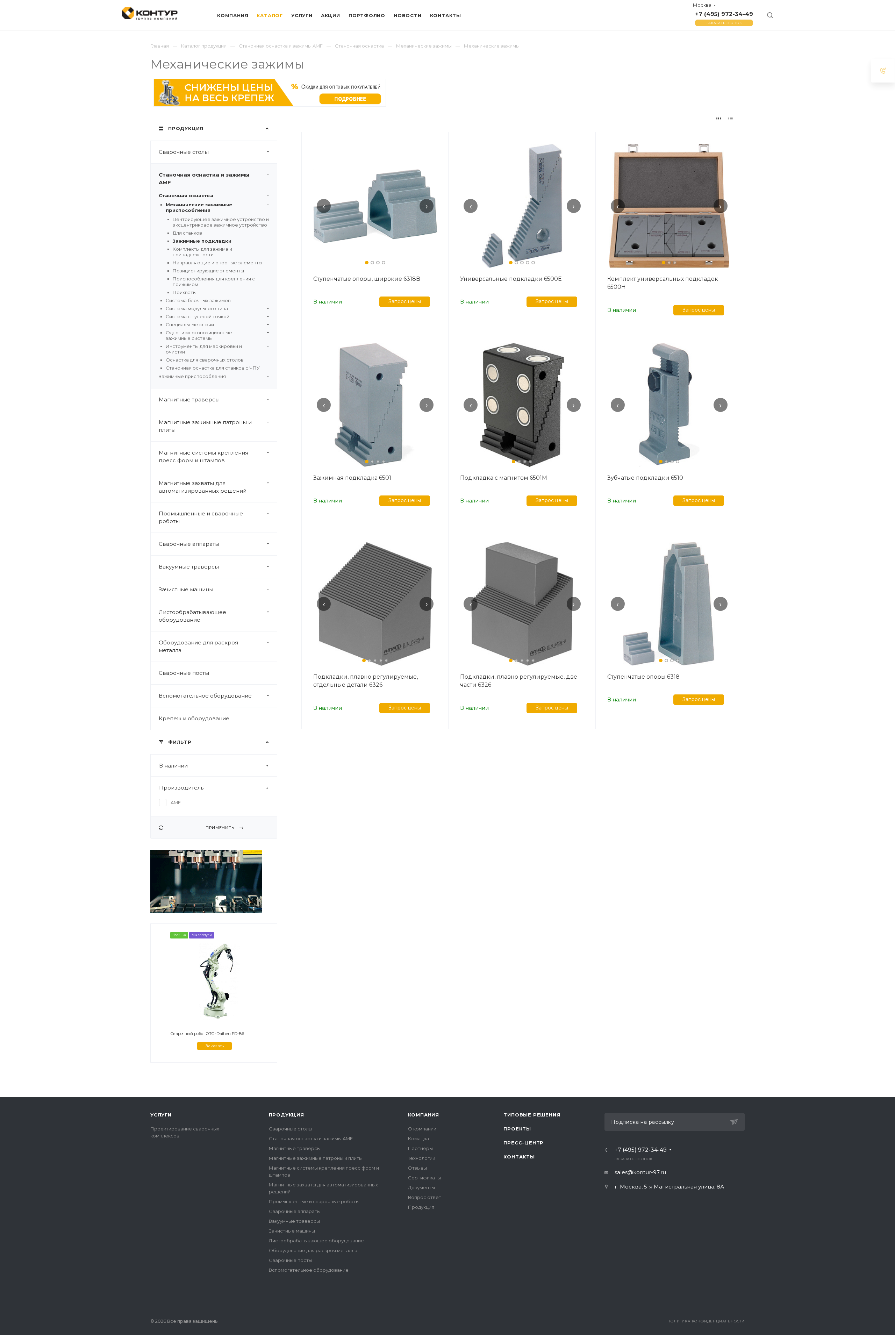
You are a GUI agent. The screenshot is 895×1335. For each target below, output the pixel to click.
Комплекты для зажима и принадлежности (202, 251)
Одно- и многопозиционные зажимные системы (199, 335)
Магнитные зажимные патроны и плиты (205, 426)
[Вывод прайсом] (742, 118)
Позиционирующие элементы (208, 270)
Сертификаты (424, 1177)
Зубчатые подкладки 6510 (645, 477)
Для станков (187, 233)
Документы (421, 1187)
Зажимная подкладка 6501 (352, 477)
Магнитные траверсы (189, 399)
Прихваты (184, 292)
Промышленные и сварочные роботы (201, 517)
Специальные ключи (190, 324)
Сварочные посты (184, 673)
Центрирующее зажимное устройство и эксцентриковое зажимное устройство (221, 222)
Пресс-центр (523, 1142)
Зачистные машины (186, 589)
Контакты (519, 1156)
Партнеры (420, 1148)
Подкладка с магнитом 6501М (503, 477)
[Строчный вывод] (730, 118)
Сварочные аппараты (189, 544)
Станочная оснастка (186, 195)
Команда (418, 1138)
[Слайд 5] (533, 262)
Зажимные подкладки (202, 241)
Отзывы (417, 1168)
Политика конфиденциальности (706, 1321)
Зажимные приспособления (192, 376)
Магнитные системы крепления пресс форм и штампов (203, 456)
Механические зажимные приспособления (199, 207)
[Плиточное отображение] (719, 118)
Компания (423, 1115)
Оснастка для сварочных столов (205, 360)
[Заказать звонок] (883, 70)
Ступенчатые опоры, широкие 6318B (366, 279)
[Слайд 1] (366, 262)
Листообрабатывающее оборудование (192, 616)
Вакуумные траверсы (189, 566)
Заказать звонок (724, 22)
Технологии (421, 1158)
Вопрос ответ (424, 1197)
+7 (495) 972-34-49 (724, 14)
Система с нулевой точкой (197, 316)
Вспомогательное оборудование (205, 695)
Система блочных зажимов (198, 300)
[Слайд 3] (378, 262)
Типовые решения (531, 1115)
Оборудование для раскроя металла (198, 646)
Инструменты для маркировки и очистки (204, 349)
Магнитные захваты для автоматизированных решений (202, 487)
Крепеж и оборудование (194, 718)
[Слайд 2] (372, 262)
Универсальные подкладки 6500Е (511, 279)
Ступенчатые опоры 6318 (643, 676)
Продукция (286, 1115)
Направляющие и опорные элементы (217, 262)
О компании (422, 1128)
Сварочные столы (184, 152)
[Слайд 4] (383, 262)
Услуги (161, 1115)
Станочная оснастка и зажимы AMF (204, 178)
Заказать (215, 1045)
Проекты (517, 1128)
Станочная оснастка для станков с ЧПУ (213, 368)
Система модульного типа (197, 308)
